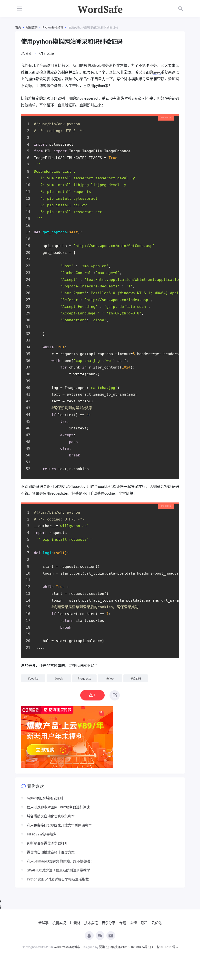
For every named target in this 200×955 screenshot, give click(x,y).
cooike (34, 678)
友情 (133, 922)
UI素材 (75, 922)
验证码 (173, 78)
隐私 (144, 922)
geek (157, 72)
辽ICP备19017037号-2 (164, 947)
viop (111, 678)
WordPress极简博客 (67, 947)
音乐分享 (108, 922)
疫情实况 (59, 922)
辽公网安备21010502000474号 (127, 947)
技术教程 (91, 922)
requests (85, 678)
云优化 (156, 922)
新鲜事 (43, 922)
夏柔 (29, 53)
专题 (122, 922)
